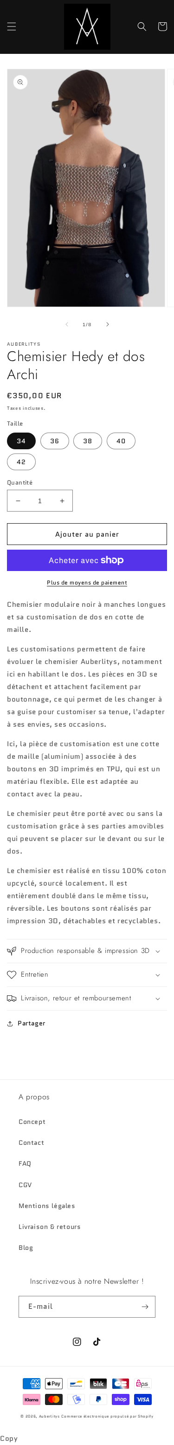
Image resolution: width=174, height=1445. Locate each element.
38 (87, 441)
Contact (31, 1142)
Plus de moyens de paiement (87, 582)
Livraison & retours (50, 1226)
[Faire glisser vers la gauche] (67, 324)
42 (21, 461)
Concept (32, 1121)
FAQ (25, 1163)
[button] (11, 26)
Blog (26, 1247)
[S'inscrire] (145, 1307)
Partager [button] (31, 1023)
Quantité (19, 482)
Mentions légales (47, 1205)
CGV (25, 1184)
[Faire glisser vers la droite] (107, 324)
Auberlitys (49, 1416)
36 (54, 441)
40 (121, 441)
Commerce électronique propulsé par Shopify (107, 1416)
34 (21, 441)
